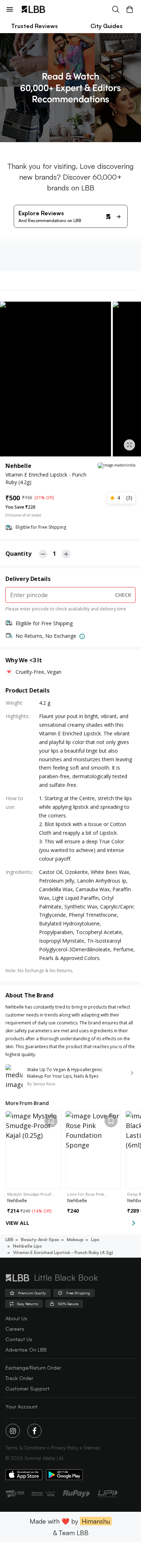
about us (16, 1318)
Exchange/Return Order (33, 1368)
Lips (95, 1239)
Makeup (75, 1239)
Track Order (19, 1378)
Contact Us (18, 1339)
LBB (9, 1239)
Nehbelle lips (27, 1246)
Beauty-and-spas (40, 1239)
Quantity (18, 554)
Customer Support (27, 1388)
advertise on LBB (26, 1350)
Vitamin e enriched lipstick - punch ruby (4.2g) (63, 1252)
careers (14, 1329)
